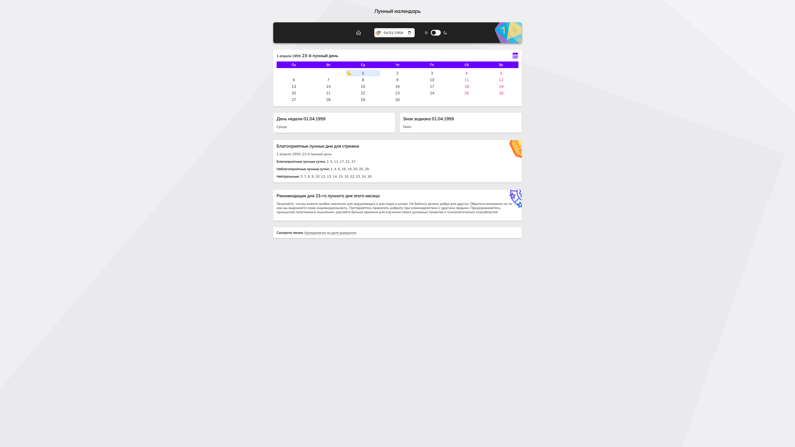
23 (397, 93)
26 (501, 93)
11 (466, 79)
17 (432, 86)
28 (328, 99)
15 (363, 86)
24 (432, 93)
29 (363, 99)
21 (328, 93)
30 (397, 99)
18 (466, 86)
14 (328, 86)
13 (294, 86)
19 (501, 86)
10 (432, 79)
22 (363, 93)
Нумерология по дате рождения (330, 233)
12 (501, 79)
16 (397, 86)
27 (294, 99)
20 (294, 93)
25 (466, 93)
